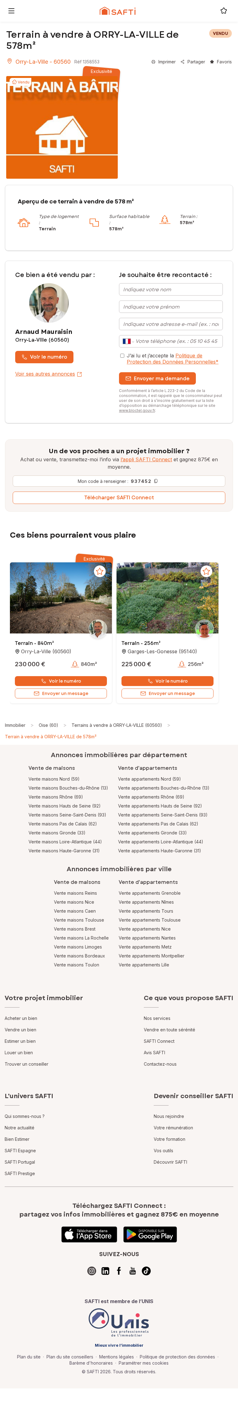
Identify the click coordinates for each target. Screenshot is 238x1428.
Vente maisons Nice (74, 902)
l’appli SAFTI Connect (146, 459)
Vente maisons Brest (74, 928)
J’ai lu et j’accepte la (172, 358)
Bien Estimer (17, 1139)
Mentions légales (116, 1356)
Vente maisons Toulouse (79, 920)
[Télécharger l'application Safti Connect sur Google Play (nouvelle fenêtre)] (150, 1234)
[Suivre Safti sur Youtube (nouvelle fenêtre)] (133, 1271)
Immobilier (15, 725)
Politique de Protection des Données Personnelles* (172, 358)
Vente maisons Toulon (76, 964)
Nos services (157, 1018)
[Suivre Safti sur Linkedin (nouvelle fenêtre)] (105, 1271)
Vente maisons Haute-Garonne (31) (64, 850)
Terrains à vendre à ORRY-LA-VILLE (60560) (117, 725)
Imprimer (167, 61)
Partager (196, 61)
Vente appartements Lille (144, 964)
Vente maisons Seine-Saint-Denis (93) (67, 814)
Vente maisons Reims (75, 893)
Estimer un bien (20, 1041)
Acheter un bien (21, 1018)
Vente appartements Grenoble (150, 893)
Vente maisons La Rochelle (81, 937)
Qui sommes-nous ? (25, 1116)
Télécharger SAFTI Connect (119, 497)
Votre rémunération (173, 1127)
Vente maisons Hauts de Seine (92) (65, 805)
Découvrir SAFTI (170, 1162)
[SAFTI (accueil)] (117, 11)
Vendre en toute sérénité (169, 1029)
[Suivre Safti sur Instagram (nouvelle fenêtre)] (92, 1271)
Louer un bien (19, 1052)
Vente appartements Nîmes (146, 902)
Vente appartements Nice (145, 928)
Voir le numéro (48, 356)
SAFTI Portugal (20, 1162)
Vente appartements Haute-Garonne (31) (159, 850)
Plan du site (29, 1356)
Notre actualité (19, 1127)
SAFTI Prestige (20, 1173)
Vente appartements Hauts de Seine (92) (160, 805)
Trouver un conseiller (26, 1064)
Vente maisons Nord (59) (54, 779)
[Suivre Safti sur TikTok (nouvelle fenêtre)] (146, 1271)
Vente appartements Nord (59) (149, 779)
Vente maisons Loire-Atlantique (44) (65, 841)
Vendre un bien (20, 1029)
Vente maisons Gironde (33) (57, 832)
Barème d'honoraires (91, 1363)
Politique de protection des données (177, 1356)
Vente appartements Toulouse (150, 920)
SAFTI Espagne (20, 1150)
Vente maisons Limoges (78, 946)
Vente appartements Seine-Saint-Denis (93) (163, 814)
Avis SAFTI (154, 1052)
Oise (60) (48, 725)
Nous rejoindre (169, 1116)
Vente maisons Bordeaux (79, 955)
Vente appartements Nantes (147, 937)
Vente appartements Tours (146, 911)
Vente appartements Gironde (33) (152, 832)
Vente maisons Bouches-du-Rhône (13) (68, 788)
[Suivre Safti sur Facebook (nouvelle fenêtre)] (119, 1271)
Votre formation (169, 1139)
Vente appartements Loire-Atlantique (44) (160, 841)
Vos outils (163, 1150)
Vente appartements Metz (145, 946)
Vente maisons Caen (75, 911)
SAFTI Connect (159, 1041)
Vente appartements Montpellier (151, 955)
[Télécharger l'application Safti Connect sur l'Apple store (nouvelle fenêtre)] (89, 1234)
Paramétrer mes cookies (144, 1363)
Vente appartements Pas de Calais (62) (158, 823)
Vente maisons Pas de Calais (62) (63, 823)
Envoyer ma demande (162, 378)
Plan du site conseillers (69, 1356)
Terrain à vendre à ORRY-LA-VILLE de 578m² (50, 736)
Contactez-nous (160, 1064)
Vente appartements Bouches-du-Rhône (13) (163, 788)
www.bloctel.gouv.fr (137, 410)
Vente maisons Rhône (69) (56, 796)
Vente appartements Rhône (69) (151, 796)
